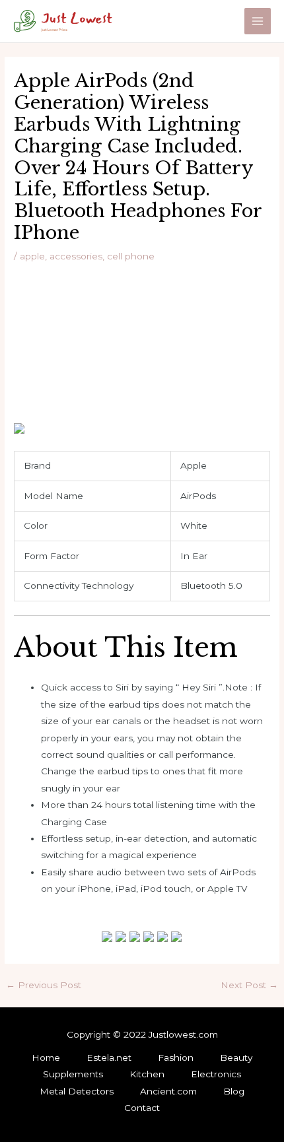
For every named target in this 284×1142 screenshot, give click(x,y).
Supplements (73, 1074)
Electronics (216, 1074)
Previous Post (43, 985)
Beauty (236, 1057)
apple (32, 256)
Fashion (176, 1057)
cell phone (131, 256)
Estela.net (109, 1057)
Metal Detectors (77, 1091)
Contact (142, 1107)
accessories (76, 256)
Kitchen (146, 1074)
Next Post (249, 985)
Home (46, 1057)
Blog (233, 1091)
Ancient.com (168, 1091)
